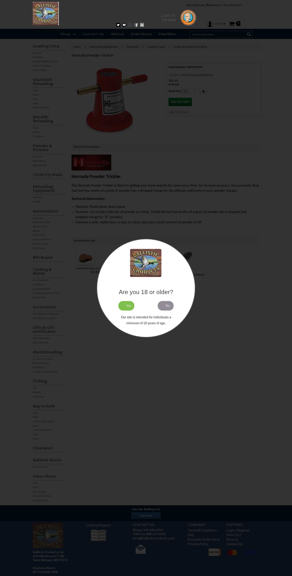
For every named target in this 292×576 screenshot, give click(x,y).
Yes (128, 305)
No (168, 305)
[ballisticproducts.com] (46, 13)
